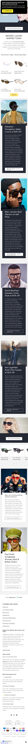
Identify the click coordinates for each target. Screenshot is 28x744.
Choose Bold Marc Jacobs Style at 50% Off (14, 254)
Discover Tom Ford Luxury (14, 28)
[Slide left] (11, 463)
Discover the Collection (14, 438)
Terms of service (7, 736)
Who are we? (6, 612)
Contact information (21, 736)
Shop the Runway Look (13, 587)
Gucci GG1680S (4, 89)
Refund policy (16, 734)
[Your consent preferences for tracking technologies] (26, 742)
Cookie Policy (6, 626)
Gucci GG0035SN (16, 457)
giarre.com (7, 732)
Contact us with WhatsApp (7, 734)
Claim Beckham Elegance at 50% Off (13, 331)
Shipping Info (6, 615)
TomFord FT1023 (17, 89)
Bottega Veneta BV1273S (19, 71)
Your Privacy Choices (7, 741)
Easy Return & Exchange (9, 623)
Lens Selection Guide (8, 609)
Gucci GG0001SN (4, 457)
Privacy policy (23, 734)
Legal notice (14, 736)
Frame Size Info (6, 620)
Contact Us (5, 607)
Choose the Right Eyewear (9, 617)
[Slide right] (16, 463)
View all (14, 94)
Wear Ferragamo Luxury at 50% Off (14, 169)
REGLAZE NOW (6, 650)
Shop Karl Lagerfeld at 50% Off (13, 410)
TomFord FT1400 (4, 71)
